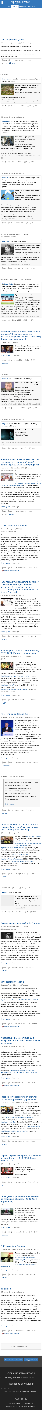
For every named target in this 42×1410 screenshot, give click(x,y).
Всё (9, 6)
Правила (19, 1360)
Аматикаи (5, 79)
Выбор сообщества (27, 43)
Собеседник (6, 765)
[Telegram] (21, 1399)
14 (28, 636)
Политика (4, 717)
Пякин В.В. (12, 985)
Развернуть (15, 355)
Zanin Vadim (8, 284)
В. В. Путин (9, 804)
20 (31, 567)
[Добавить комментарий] (27, 223)
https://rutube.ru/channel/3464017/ (12, 848)
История (3, 234)
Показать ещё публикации (21, 1346)
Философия (5, 279)
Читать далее (5, 355)
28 (31, 1182)
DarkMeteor (6, 121)
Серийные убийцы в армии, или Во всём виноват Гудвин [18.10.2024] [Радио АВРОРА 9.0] (21, 1158)
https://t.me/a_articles (22, 841)
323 (30, 60)
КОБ (21, 279)
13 (28, 700)
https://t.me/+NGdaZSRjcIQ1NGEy (22, 861)
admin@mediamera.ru (27, 1406)
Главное (15, 6)
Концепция (9, 1360)
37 (26, 320)
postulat (4, 877)
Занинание (6, 1289)
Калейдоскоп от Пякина (12, 982)
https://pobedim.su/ (7, 685)
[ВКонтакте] (17, 1399)
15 (28, 268)
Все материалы (27, 1403)
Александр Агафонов (11, 570)
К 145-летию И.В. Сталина (14, 525)
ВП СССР (4, 888)
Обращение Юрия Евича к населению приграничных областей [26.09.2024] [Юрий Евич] (20, 1199)
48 (30, 762)
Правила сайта (14, 1403)
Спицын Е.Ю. (5, 342)
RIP (3, 1185)
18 (30, 408)
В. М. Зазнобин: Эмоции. (13, 1246)
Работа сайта (5, 43)
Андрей (4, 424)
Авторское (23, 6)
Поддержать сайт (31, 1360)
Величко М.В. (5, 468)
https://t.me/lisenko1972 (21, 854)
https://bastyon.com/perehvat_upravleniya (15, 676)
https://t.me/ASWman (33, 836)
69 (28, 1274)
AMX (13, 63)
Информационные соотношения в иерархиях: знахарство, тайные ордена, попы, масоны (20, 1040)
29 (31, 511)
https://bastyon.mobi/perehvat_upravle (14, 689)
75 (28, 912)
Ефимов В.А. (14, 279)
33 (29, 1330)
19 (29, 1082)
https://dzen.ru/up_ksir (8, 1122)
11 (30, 106)
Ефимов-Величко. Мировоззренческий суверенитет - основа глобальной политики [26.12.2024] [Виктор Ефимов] (20, 462)
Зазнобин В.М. (6, 1249)
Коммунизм (11, 234)
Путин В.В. (12, 717)
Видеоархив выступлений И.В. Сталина (20, 923)
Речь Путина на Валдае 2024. (15, 714)
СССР (18, 234)
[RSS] (25, 1399)
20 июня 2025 (5, 1388)
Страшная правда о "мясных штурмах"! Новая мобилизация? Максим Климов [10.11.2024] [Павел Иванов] (20, 827)
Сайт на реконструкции (12, 39)
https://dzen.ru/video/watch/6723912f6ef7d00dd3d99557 (20, 1000)
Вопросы (31, 6)
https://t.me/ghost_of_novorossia (12, 859)
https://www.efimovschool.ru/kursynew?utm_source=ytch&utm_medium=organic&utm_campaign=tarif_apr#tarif (21, 483)
